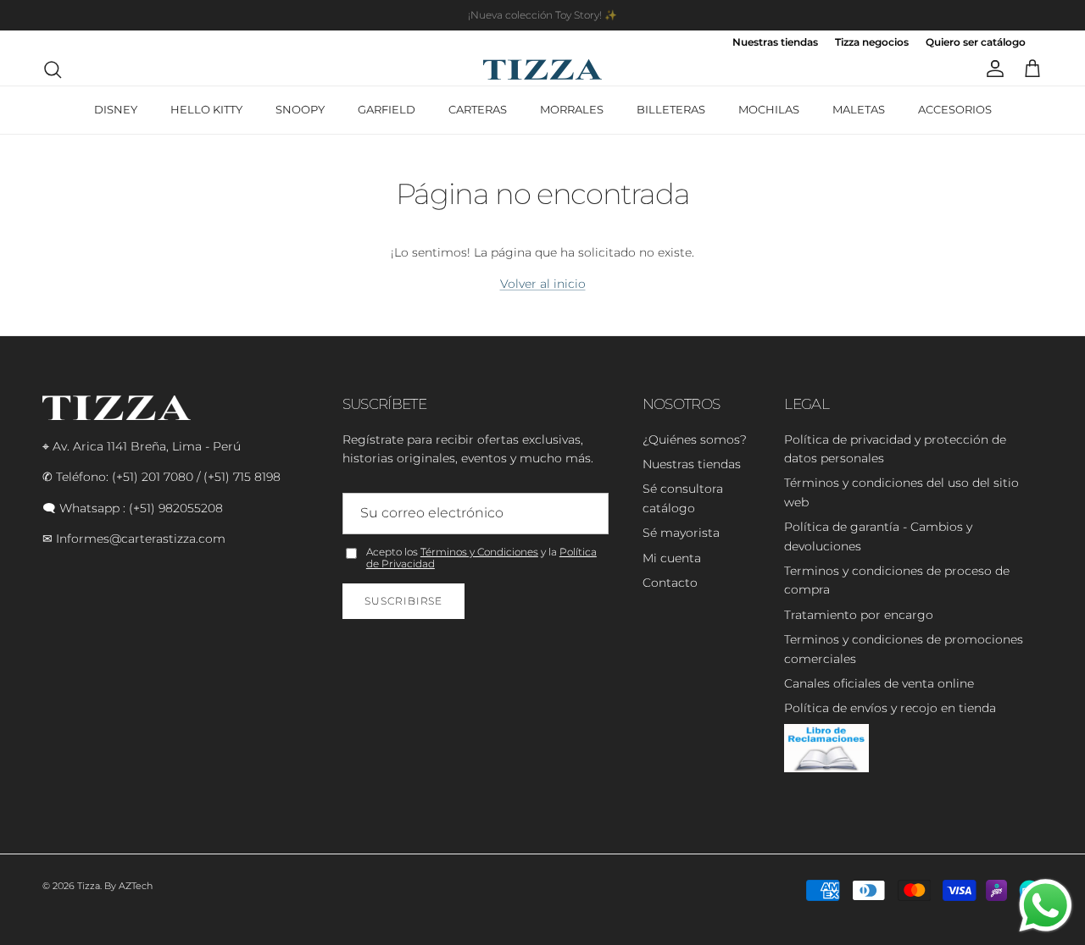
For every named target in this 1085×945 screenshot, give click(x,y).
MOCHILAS (768, 109)
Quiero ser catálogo (976, 42)
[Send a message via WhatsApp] (1046, 906)
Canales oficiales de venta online (879, 683)
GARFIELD (386, 109)
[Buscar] (52, 69)
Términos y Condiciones (479, 551)
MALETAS (858, 109)
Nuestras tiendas (775, 42)
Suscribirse (403, 600)
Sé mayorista (681, 532)
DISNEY (115, 109)
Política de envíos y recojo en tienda (890, 708)
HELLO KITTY (206, 109)
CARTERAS (477, 109)
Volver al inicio (543, 283)
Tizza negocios (872, 42)
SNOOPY (300, 109)
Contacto (670, 582)
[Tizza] (542, 69)
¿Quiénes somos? (695, 439)
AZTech (136, 886)
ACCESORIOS (955, 109)
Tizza (88, 886)
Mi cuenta (672, 558)
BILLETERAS (671, 109)
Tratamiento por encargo (858, 614)
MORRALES (572, 109)
